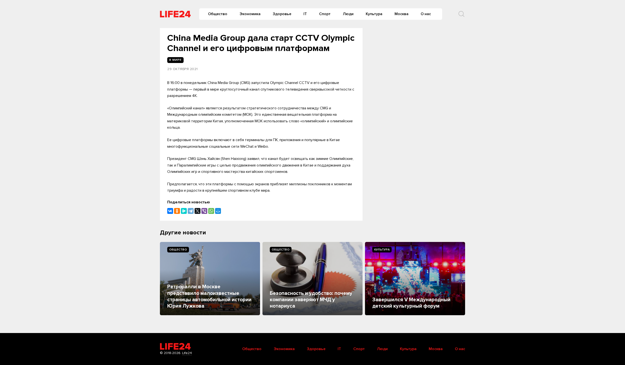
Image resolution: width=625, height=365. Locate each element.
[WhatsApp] (211, 211)
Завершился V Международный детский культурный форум (411, 303)
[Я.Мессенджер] (184, 211)
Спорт (325, 13)
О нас (426, 13)
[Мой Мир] (218, 211)
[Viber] (204, 211)
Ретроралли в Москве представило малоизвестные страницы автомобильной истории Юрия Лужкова (209, 296)
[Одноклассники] (177, 211)
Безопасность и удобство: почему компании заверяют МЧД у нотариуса (311, 299)
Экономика (250, 13)
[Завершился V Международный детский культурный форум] (415, 278)
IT (305, 13)
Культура (374, 13)
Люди (348, 13)
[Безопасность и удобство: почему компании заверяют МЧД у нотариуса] (312, 278)
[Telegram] (191, 211)
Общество (217, 13)
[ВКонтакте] (170, 211)
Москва (401, 13)
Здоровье (282, 13)
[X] (197, 211)
